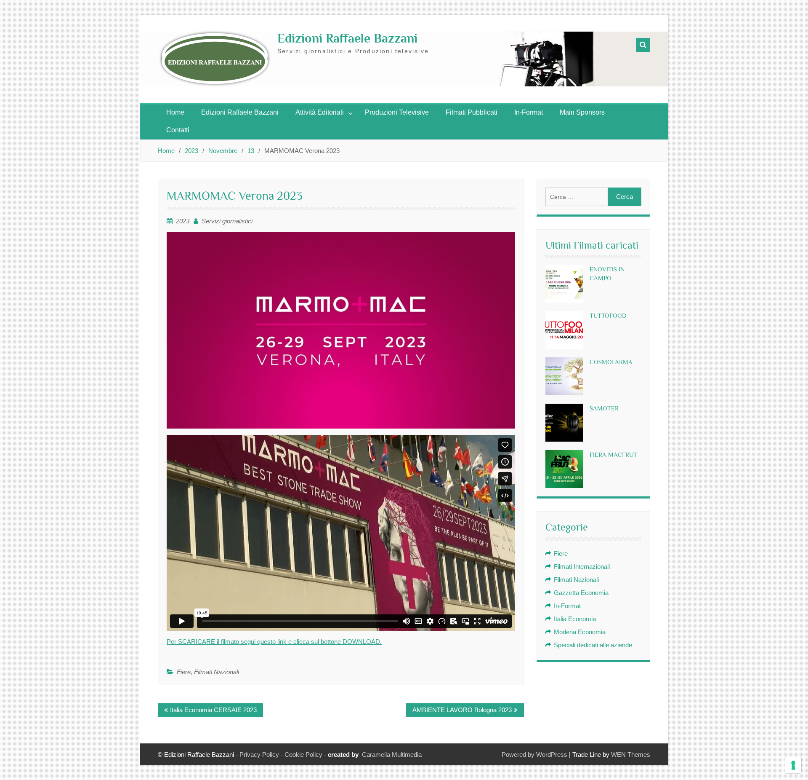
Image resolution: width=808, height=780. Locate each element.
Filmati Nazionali (216, 671)
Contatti (177, 130)
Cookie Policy (303, 754)
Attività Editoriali (319, 112)
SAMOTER (604, 408)
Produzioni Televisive (397, 112)
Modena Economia (580, 631)
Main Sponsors (582, 112)
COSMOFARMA (611, 361)
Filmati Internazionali (582, 566)
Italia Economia (575, 618)
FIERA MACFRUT (613, 454)
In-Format (528, 112)
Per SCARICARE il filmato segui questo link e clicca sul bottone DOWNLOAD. (274, 641)
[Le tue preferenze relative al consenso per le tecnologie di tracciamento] (793, 765)
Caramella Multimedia (392, 754)
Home (175, 112)
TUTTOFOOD (608, 315)
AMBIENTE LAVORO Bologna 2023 (462, 709)
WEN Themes (630, 754)
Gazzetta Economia (581, 592)
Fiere (184, 671)
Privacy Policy (259, 754)
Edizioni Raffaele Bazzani (347, 38)
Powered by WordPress (534, 754)
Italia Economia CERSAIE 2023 (213, 709)
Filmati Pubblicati (471, 112)
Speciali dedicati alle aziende (593, 645)
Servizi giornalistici (227, 221)
